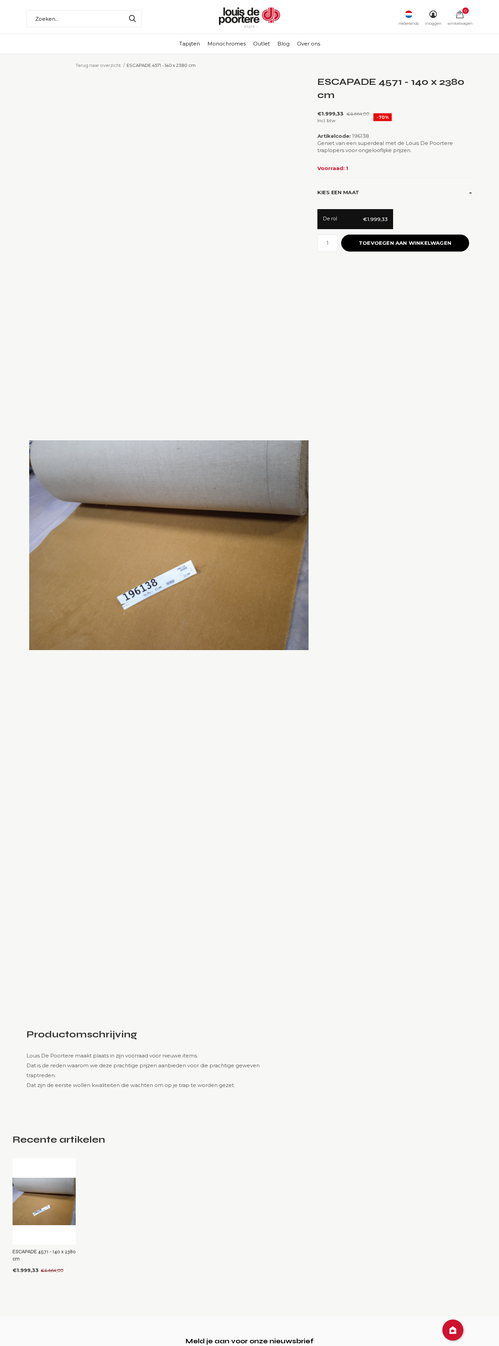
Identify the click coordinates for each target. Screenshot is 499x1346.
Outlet (261, 43)
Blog (283, 43)
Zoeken (132, 18)
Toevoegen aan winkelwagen (405, 243)
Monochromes (226, 43)
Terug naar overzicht (98, 65)
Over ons (308, 43)
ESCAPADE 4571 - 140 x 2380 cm (44, 1255)
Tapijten (189, 43)
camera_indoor (453, 1330)
